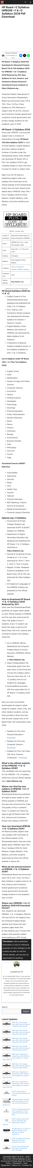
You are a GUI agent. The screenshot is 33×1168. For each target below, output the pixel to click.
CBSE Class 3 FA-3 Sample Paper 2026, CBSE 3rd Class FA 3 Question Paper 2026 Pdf (21, 1040)
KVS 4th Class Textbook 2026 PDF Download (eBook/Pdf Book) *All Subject (20, 1148)
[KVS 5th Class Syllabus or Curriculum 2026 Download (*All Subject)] (7, 1093)
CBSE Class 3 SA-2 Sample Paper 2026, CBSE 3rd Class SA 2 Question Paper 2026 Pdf (21, 1048)
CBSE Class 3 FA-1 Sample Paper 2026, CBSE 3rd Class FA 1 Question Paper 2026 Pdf (21, 1024)
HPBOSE (20, 269)
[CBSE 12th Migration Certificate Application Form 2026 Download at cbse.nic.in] (7, 1140)
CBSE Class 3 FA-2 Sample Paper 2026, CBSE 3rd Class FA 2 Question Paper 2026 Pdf (21, 1032)
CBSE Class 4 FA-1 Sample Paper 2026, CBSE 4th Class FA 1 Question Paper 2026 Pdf (21, 1065)
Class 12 (14, 267)
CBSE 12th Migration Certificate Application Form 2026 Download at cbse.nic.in (21, 1140)
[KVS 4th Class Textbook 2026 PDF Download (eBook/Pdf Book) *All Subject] (7, 1148)
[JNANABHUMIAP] (2, 2)
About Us (16, 1165)
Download (11, 738)
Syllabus (26, 269)
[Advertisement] (16, 35)
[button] (25, 2)
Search (5, 1007)
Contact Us (27, 1165)
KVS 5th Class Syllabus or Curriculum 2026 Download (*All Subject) (21, 1093)
